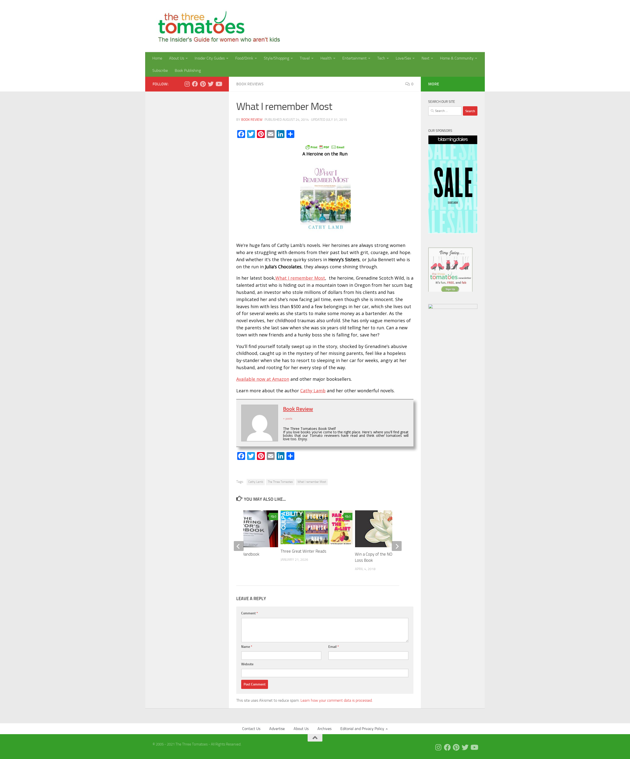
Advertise (277, 728)
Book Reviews (250, 84)
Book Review (251, 120)
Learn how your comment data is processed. (336, 700)
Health (326, 58)
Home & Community (456, 58)
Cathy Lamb (313, 391)
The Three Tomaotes (280, 482)
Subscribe (160, 70)
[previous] (239, 546)
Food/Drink (244, 58)
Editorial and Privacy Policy (362, 728)
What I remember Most (300, 278)
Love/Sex (403, 58)
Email (333, 647)
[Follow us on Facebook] (195, 84)
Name (246, 647)
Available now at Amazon (262, 379)
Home (157, 58)
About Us (176, 58)
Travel (305, 58)
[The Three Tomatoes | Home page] (217, 26)
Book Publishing (188, 70)
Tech (381, 58)
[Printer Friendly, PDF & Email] (325, 146)
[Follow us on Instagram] (187, 84)
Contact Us (251, 728)
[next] (397, 546)
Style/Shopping (276, 58)
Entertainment (354, 58)
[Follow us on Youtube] (218, 84)
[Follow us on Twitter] (211, 84)
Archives (324, 728)
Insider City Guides (210, 58)
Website (247, 664)
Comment (249, 613)
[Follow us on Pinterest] (203, 84)
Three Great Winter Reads (303, 551)
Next (425, 58)
